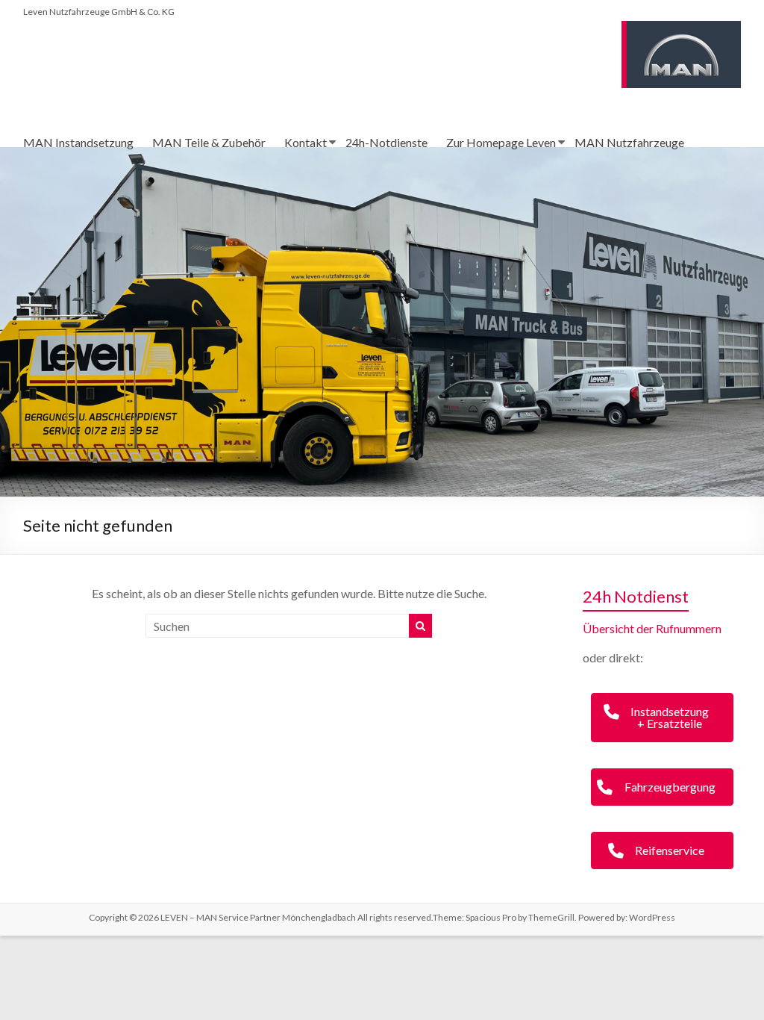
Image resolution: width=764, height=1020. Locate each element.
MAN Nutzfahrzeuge (629, 142)
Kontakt (305, 142)
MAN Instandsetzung (78, 142)
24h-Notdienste (386, 142)
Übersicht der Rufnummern (652, 628)
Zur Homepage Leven (501, 142)
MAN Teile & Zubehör (209, 142)
